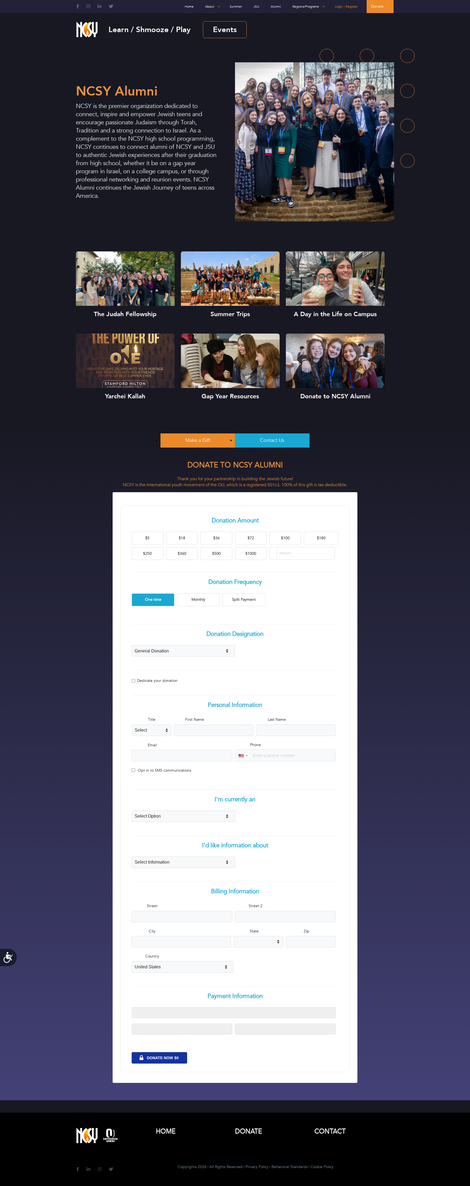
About (209, 6)
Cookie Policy (322, 1166)
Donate (377, 6)
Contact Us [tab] (272, 440)
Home (189, 6)
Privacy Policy (257, 1166)
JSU (256, 6)
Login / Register (346, 6)
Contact (330, 1131)
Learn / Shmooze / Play (150, 29)
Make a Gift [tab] (197, 440)
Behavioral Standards (289, 1166)
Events (225, 29)
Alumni (276, 6)
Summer (236, 6)
